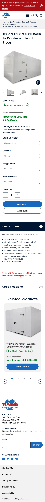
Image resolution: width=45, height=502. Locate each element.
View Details (22, 366)
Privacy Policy (8, 487)
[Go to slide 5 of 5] (4, 92)
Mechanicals (10, 176)
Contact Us (7, 468)
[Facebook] (3, 459)
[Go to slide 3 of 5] (24, 378)
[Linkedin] (8, 459)
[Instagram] (16, 459)
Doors (7, 150)
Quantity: (8, 189)
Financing (6, 474)
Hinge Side (9, 163)
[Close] (41, 5)
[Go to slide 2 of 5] (41, 92)
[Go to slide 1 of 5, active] (12, 378)
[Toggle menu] (27, 15)
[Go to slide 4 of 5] (30, 378)
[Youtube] (12, 459)
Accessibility (8, 493)
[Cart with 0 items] (41, 15)
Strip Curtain (10, 137)
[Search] (33, 15)
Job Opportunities (10, 480)
